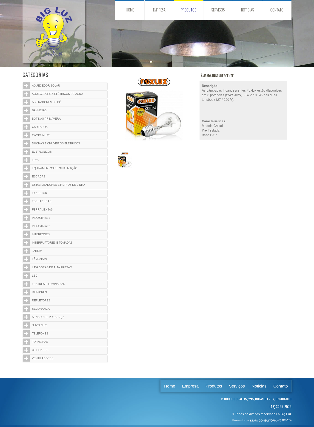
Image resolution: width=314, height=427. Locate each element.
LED (34, 275)
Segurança (41, 308)
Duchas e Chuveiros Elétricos (56, 143)
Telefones (40, 333)
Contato (276, 10)
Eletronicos (42, 151)
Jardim (37, 251)
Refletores (41, 300)
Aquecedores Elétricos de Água (57, 94)
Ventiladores (42, 358)
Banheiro (39, 110)
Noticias (247, 10)
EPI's (35, 160)
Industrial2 (41, 226)
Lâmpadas (39, 259)
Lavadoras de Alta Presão (52, 267)
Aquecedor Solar (46, 85)
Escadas (38, 176)
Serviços (218, 10)
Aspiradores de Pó (46, 102)
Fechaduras (41, 201)
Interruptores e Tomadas (52, 242)
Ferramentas (42, 209)
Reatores (39, 292)
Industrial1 (41, 217)
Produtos (188, 10)
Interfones (41, 234)
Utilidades (40, 350)
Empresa (159, 10)
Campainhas (41, 135)
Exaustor (39, 193)
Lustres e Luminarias (48, 284)
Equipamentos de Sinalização (54, 168)
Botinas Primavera (46, 118)
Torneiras (40, 341)
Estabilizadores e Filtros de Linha (58, 184)
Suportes (39, 325)
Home (130, 10)
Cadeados (40, 127)
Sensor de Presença (48, 317)
